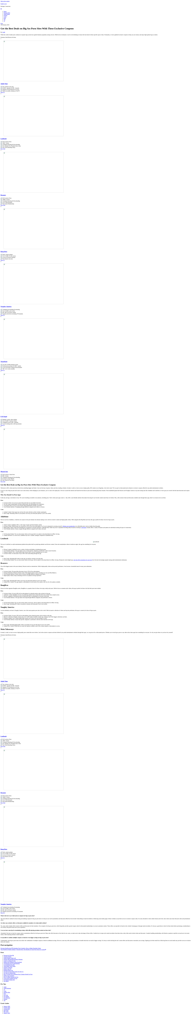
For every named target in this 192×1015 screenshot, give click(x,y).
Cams (5, 17)
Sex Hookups (7, 997)
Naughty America (6, 306)
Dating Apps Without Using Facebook (13, 962)
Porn (5, 18)
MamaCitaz (4, 471)
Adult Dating (7, 14)
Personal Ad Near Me (9, 955)
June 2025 (6, 1010)
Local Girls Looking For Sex (10, 978)
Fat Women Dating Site (9, 979)
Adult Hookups (7, 988)
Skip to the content (5, 1)
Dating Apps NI (7, 969)
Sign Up (3, 92)
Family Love (4, 3)
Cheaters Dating (7, 956)
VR (4, 19)
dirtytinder (83, 527)
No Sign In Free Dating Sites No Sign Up (13, 971)
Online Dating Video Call (10, 958)
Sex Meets (6, 981)
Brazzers (3, 195)
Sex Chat (6, 995)
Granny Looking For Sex (10, 960)
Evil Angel (4, 416)
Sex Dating (6, 996)
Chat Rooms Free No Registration (12, 963)
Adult (5, 987)
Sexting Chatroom (8, 967)
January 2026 (7, 1006)
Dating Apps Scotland (9, 975)
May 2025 (6, 1011)
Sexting (5, 15)
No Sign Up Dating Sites (9, 973)
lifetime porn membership (69, 526)
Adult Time (4, 84)
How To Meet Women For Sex (11, 977)
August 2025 (7, 1009)
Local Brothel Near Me (9, 965)
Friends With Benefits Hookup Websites (13, 959)
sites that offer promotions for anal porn (82, 560)
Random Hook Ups (8, 970)
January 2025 (7, 1013)
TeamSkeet (4, 361)
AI (4, 21)
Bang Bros (4, 251)
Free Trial (3, 148)
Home (5, 11)
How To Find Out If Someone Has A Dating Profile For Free (18, 974)
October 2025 (7, 1007)
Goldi (3, 32)
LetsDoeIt (4, 138)
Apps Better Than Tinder (9, 966)
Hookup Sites (7, 12)
